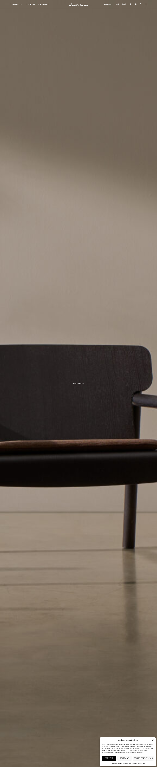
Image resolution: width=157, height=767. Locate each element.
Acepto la (90, 396)
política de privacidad (92, 396)
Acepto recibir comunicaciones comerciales (93, 399)
